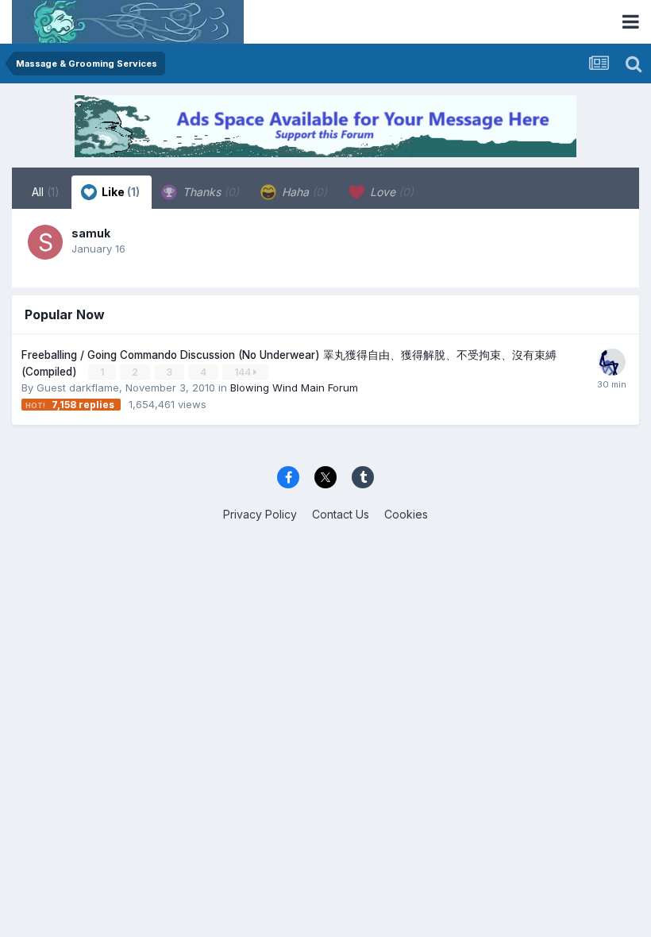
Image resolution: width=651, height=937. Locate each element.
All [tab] (46, 192)
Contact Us (340, 514)
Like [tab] (119, 192)
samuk (90, 233)
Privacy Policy (260, 514)
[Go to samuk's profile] (45, 242)
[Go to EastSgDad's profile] (612, 362)
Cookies (406, 514)
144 (243, 372)
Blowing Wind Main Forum (294, 387)
